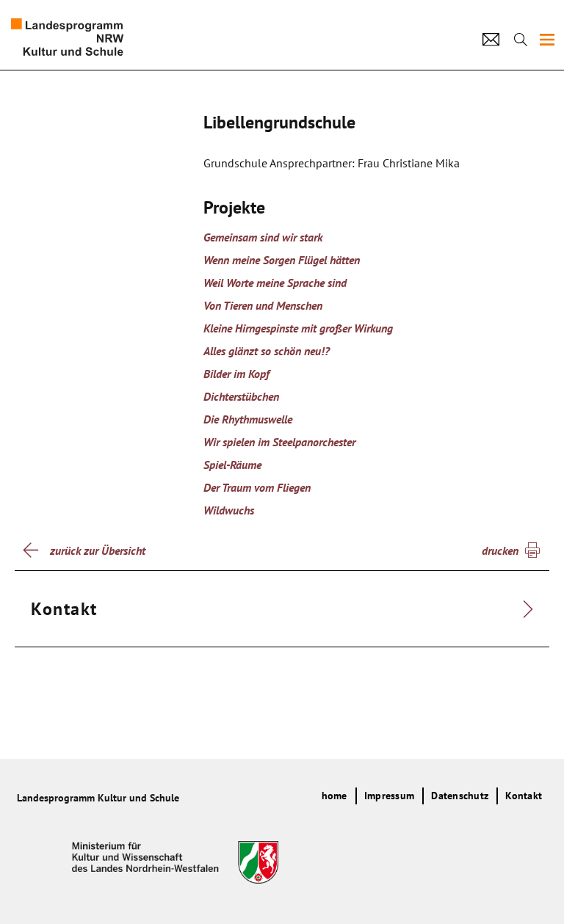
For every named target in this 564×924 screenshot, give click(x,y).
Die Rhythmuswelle (247, 419)
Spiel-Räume (232, 464)
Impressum (389, 795)
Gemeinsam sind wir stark (262, 237)
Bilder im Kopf (236, 373)
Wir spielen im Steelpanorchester (279, 441)
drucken (500, 550)
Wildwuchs (228, 510)
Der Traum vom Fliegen (257, 487)
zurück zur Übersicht (97, 550)
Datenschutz (459, 795)
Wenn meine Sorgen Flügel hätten (281, 259)
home (334, 795)
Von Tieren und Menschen (262, 305)
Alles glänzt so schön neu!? (266, 350)
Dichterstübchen (241, 396)
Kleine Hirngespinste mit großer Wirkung (298, 328)
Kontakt (523, 795)
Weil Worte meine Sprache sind (275, 282)
